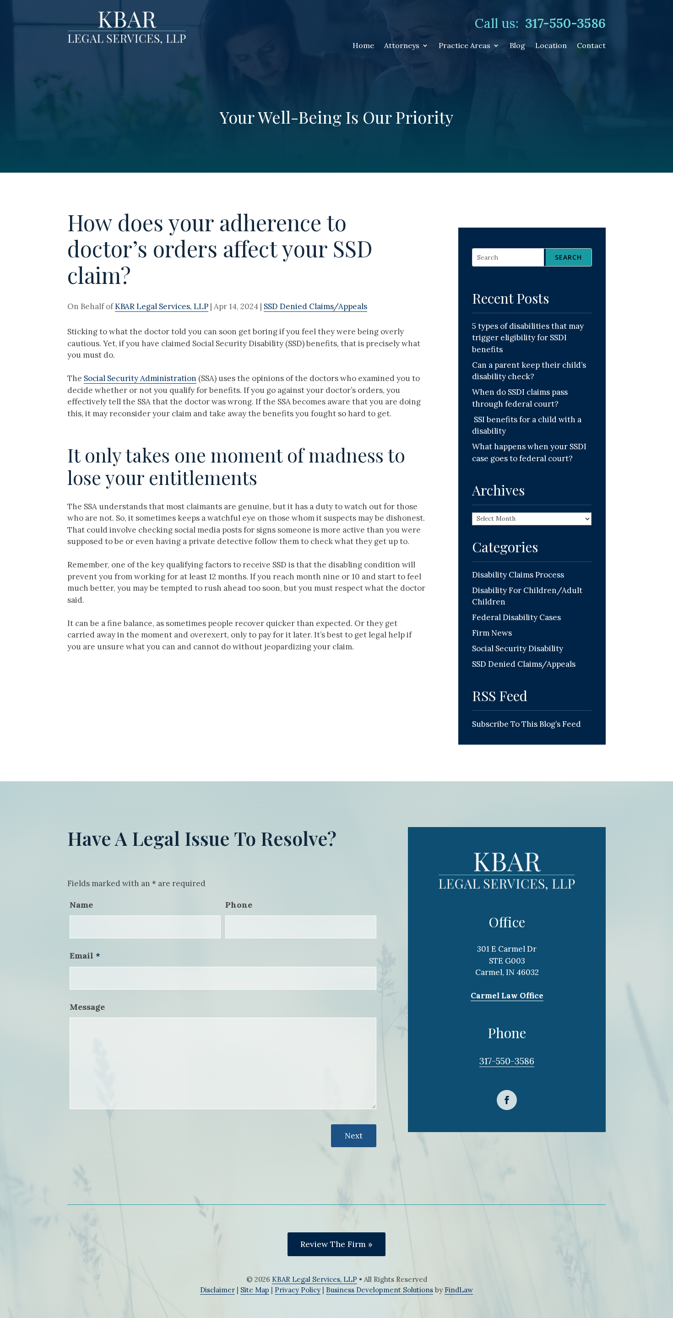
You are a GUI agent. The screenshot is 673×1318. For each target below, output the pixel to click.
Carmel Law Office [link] (507, 996)
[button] (507, 1100)
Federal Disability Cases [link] (516, 617)
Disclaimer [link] (217, 1289)
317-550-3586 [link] (565, 23)
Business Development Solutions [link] (379, 1289)
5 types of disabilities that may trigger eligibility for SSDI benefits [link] (528, 337)
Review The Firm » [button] (336, 1244)
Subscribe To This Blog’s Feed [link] (526, 724)
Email (85, 955)
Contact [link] (591, 46)
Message (87, 1007)
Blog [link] (517, 46)
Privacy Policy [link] (297, 1289)
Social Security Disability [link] (517, 648)
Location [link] (551, 46)
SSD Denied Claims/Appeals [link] (315, 306)
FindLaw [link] (459, 1289)
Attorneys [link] (401, 46)
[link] (126, 27)
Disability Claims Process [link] (518, 575)
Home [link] (363, 46)
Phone (238, 904)
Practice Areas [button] (464, 46)
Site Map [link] (254, 1289)
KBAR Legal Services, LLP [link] (161, 306)
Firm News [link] (492, 633)
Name (81, 904)
